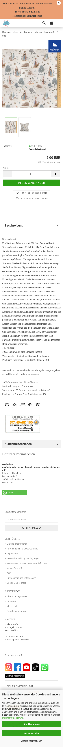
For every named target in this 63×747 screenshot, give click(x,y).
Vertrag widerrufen (15, 676)
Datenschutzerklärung (12, 718)
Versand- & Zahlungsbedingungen (23, 558)
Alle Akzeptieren (32, 724)
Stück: (6, 168)
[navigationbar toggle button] (59, 23)
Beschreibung (14, 225)
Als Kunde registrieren (17, 596)
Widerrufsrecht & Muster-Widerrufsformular (27, 563)
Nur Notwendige (31, 733)
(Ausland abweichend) (37, 149)
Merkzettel (12, 606)
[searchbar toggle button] (44, 23)
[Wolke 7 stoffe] (5, 23)
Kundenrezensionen (18, 444)
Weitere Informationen (31, 741)
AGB (9, 573)
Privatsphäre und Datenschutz (21, 578)
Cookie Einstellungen (16, 583)
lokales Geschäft (15, 568)
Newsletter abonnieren (17, 611)
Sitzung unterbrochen (17, 544)
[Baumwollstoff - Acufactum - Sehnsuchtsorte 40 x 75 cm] (31, 78)
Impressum (12, 553)
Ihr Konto (11, 601)
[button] (7, 173)
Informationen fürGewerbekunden (23, 548)
